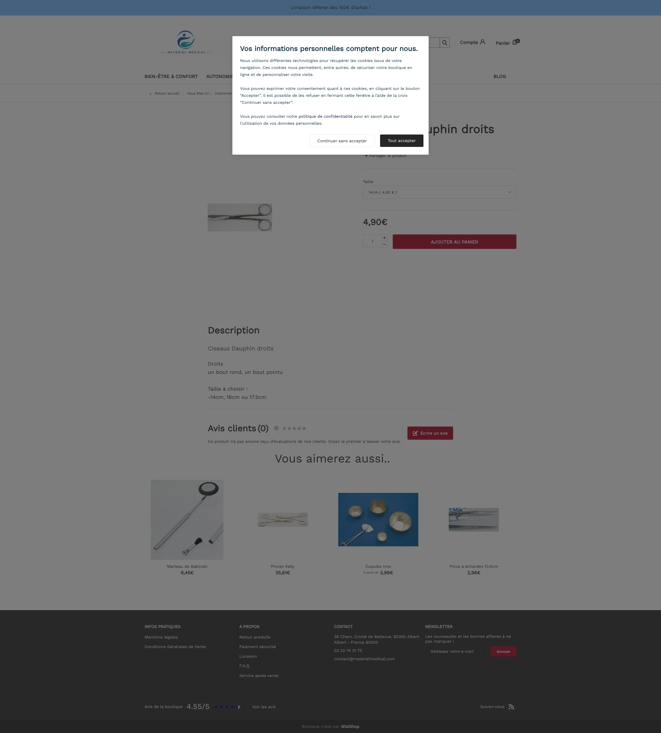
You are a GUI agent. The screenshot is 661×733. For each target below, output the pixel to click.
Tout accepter (402, 140)
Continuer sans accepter (342, 140)
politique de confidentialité (325, 116)
